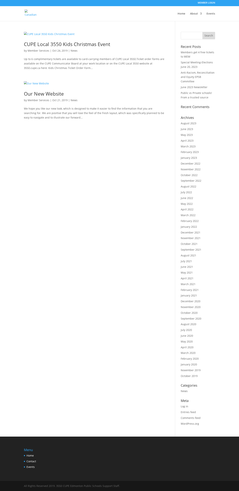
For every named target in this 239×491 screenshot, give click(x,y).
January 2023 (189, 158)
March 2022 (188, 215)
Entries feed (188, 412)
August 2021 (188, 255)
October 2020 (189, 313)
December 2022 (190, 163)
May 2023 (187, 135)
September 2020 (191, 318)
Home (181, 13)
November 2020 (191, 307)
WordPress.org (190, 423)
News (74, 50)
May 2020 (187, 341)
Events (211, 13)
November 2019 (191, 370)
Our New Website (44, 93)
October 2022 (189, 175)
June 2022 (187, 198)
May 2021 (187, 272)
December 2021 (190, 232)
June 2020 (187, 335)
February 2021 (190, 290)
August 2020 (188, 324)
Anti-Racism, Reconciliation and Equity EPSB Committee (198, 77)
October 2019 (189, 376)
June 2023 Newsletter (194, 87)
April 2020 (187, 347)
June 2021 (187, 267)
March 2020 (188, 353)
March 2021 (188, 284)
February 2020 (190, 358)
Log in (184, 406)
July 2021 (186, 261)
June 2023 (187, 129)
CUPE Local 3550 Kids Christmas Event (67, 44)
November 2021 (191, 238)
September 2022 (191, 180)
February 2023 (190, 152)
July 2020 (186, 330)
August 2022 (188, 186)
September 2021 (191, 249)
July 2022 (186, 192)
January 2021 (189, 295)
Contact (31, 461)
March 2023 (188, 146)
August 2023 (188, 123)
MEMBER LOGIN (206, 3)
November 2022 (191, 169)
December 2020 (190, 301)
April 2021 (187, 278)
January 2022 (189, 226)
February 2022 (190, 221)
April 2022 (187, 209)
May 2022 (187, 204)
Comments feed (191, 418)
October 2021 (189, 244)
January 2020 (189, 364)
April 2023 (187, 140)
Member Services (38, 50)
